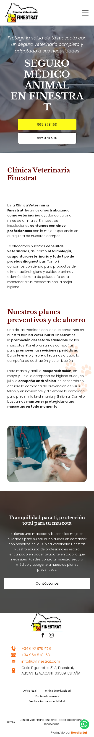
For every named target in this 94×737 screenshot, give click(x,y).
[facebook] (43, 636)
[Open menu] (85, 12)
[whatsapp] (84, 724)
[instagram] (51, 636)
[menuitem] (30, 690)
